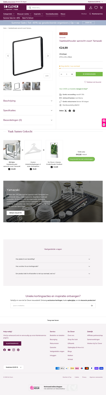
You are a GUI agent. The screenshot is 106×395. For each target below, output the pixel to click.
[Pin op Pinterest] (74, 111)
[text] (53, 131)
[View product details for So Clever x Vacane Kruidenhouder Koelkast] (54, 150)
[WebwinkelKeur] (53, 388)
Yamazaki (62, 37)
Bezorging (53, 339)
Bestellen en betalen (57, 335)
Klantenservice (12, 343)
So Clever (10, 377)
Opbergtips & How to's (76, 347)
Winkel (70, 359)
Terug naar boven (53, 320)
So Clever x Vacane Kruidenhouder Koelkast (54, 163)
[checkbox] (9, 169)
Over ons (71, 335)
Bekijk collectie (15, 213)
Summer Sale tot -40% (11, 18)
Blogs (70, 351)
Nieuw (63, 14)
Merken (84, 14)
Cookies (77, 377)
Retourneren (54, 343)
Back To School (27, 18)
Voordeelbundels (52, 14)
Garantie (53, 347)
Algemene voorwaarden (96, 377)
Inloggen (53, 355)
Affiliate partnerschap (95, 335)
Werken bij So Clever (94, 343)
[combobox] (55, 7)
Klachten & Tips (67, 377)
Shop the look (73, 339)
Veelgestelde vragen (57, 351)
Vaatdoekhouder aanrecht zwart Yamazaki (20, 28)
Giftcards (71, 343)
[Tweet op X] (66, 111)
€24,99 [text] (13, 169)
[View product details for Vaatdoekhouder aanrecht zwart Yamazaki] (11, 150)
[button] (101, 7)
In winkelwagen (89, 74)
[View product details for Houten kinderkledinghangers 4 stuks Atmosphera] (33, 150)
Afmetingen (63, 54)
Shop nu (88, 22)
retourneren (9, 1)
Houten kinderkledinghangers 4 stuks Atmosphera (33, 164)
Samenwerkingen (93, 339)
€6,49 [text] (34, 169)
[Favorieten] (96, 7)
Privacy (84, 377)
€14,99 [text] (56, 167)
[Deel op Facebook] (70, 111)
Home (5, 28)
